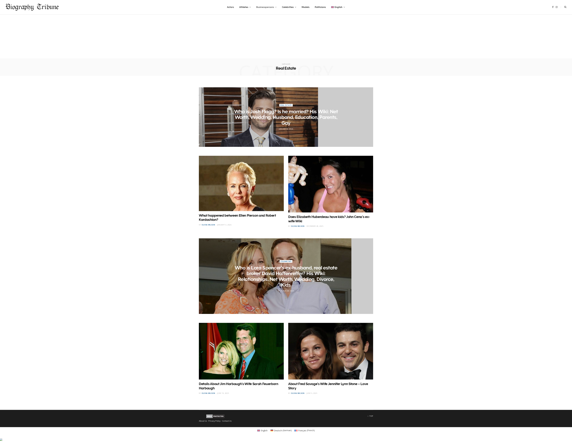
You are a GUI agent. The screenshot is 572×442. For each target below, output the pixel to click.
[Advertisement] (286, 37)
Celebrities (288, 7)
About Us (203, 421)
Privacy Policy (214, 421)
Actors (230, 7)
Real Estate (286, 105)
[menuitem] (338, 7)
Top (371, 416)
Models (305, 7)
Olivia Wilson (208, 225)
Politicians (320, 7)
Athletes (243, 7)
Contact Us (227, 421)
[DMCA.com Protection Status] (215, 417)
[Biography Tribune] (32, 7)
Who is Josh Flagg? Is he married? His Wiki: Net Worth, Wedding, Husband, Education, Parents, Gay (286, 117)
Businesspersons (265, 7)
